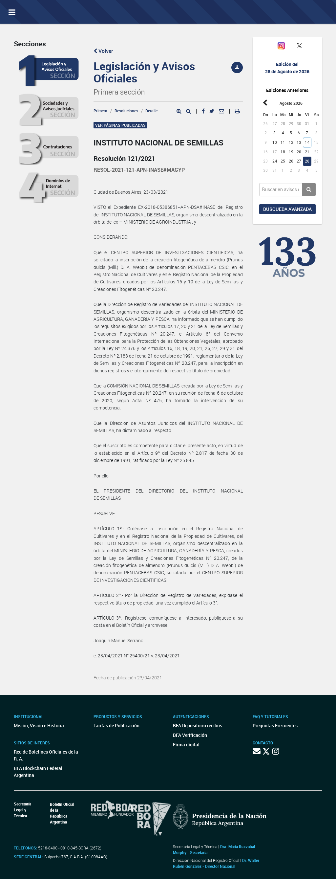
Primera (100, 110)
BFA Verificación (190, 735)
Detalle (151, 110)
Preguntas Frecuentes (275, 725)
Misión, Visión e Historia (39, 725)
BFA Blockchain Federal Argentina (38, 771)
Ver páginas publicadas (120, 125)
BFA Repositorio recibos (197, 725)
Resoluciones (126, 110)
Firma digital (186, 744)
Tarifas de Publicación (116, 725)
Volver (105, 51)
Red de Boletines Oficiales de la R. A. (46, 755)
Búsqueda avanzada (287, 209)
